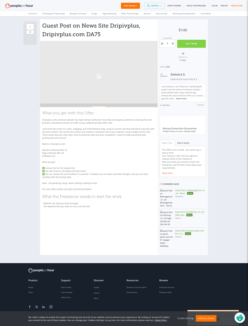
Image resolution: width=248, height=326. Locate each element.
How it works (174, 5)
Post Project (130, 5)
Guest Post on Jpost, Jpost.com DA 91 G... (189, 232)
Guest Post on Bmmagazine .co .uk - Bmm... (190, 192)
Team (30, 292)
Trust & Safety (66, 292)
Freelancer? (237, 5)
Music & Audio (161, 13)
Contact (200, 105)
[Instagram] (50, 306)
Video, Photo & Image (129, 13)
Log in (215, 5)
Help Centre (66, 297)
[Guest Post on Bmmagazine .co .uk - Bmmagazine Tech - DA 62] (167, 198)
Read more (181, 98)
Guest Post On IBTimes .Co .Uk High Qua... (189, 213)
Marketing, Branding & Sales (184, 13)
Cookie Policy (160, 320)
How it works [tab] (183, 143)
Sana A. (178, 218)
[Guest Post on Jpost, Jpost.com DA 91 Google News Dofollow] (167, 238)
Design (94, 13)
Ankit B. (178, 237)
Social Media (206, 13)
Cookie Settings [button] (185, 318)
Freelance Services (166, 287)
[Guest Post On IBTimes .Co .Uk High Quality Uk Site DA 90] (167, 218)
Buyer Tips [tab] (167, 143)
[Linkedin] (43, 306)
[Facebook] (30, 306)
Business (147, 13)
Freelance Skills (165, 292)
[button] (154, 6)
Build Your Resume (196, 5)
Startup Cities (132, 292)
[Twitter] (37, 306)
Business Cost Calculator (136, 287)
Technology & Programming (53, 13)
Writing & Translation (78, 13)
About (30, 287)
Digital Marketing (109, 13)
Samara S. (178, 74)
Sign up (224, 5)
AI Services (32, 13)
